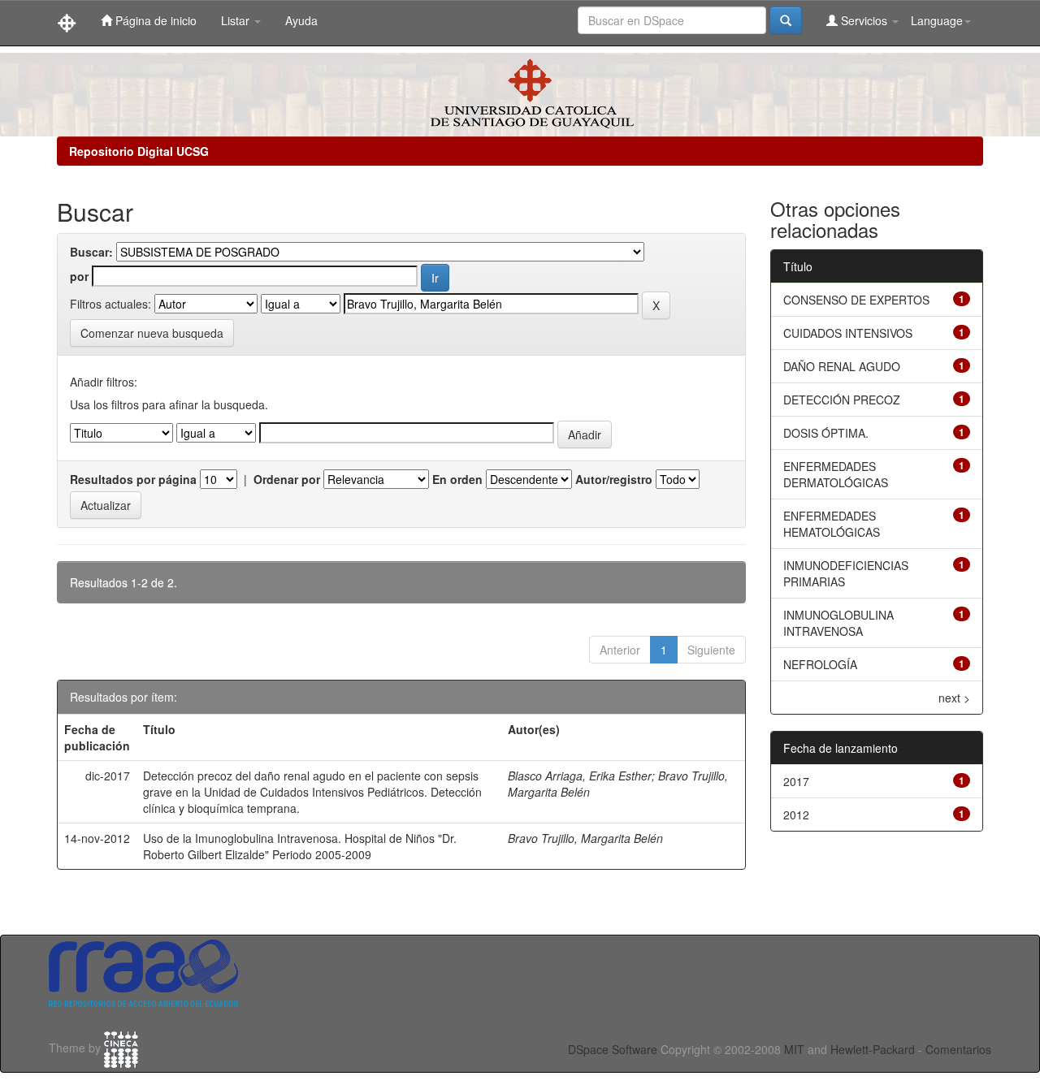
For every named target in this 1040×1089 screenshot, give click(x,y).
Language (937, 20)
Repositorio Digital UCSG (139, 151)
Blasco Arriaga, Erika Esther (580, 775)
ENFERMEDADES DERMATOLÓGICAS (835, 474)
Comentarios (958, 1049)
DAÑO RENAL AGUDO (841, 366)
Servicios (864, 20)
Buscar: (91, 252)
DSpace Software (612, 1049)
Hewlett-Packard (872, 1049)
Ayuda (301, 20)
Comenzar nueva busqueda (151, 333)
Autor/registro (613, 479)
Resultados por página (133, 479)
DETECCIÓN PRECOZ (841, 399)
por (79, 276)
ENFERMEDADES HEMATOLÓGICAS (831, 524)
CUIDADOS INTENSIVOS (847, 333)
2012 (796, 814)
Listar (237, 20)
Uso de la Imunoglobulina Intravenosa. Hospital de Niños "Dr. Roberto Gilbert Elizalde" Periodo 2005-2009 (300, 846)
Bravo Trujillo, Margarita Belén (585, 838)
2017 (796, 781)
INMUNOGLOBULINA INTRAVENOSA (838, 623)
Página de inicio (154, 20)
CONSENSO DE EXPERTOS (856, 300)
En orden (457, 479)
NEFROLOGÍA (820, 664)
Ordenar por (287, 479)
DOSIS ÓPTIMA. (826, 433)
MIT (794, 1049)
